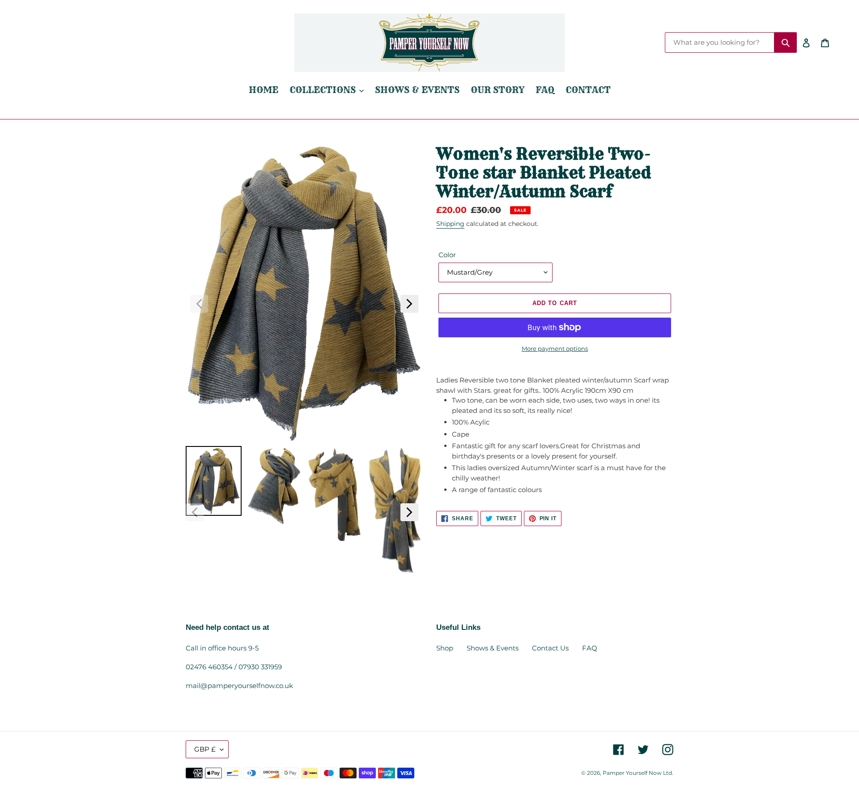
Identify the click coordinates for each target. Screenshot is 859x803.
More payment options (555, 348)
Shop (444, 648)
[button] (199, 304)
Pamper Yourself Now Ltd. (638, 772)
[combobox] (719, 42)
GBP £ (205, 749)
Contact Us (550, 648)
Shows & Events (493, 648)
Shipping (450, 224)
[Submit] (785, 42)
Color (447, 255)
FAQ (589, 648)
